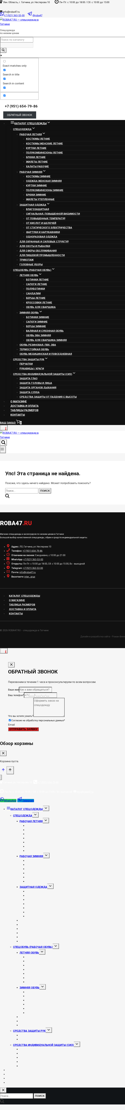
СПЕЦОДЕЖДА (22, 815)
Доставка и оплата (24, 405)
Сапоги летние (36, 284)
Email (11, 724)
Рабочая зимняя (31, 856)
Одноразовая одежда (41, 236)
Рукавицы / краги (32, 368)
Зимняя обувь (29, 987)
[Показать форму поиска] (3, 442)
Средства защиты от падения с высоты (48, 396)
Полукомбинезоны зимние (44, 190)
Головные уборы (31, 264)
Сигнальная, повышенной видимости (53, 213)
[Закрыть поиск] (3, 1090)
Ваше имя (13, 689)
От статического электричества (49, 227)
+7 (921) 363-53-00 (33, 559)
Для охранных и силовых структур (44, 241)
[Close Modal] (11, 664)
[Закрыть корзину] (3, 753)
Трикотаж (27, 259)
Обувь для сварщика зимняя (46, 340)
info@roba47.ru (28, 572)
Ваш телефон (16, 695)
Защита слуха (30, 392)
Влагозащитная (37, 209)
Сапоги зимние (37, 321)
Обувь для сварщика (41, 307)
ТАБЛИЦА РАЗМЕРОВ (22, 604)
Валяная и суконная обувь (45, 330)
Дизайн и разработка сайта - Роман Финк (102, 636)
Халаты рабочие (37, 166)
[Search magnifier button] (3, 50)
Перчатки (26, 363)
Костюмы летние (38, 138)
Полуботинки (35, 288)
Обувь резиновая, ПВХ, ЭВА (38, 344)
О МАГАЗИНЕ (18, 401)
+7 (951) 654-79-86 (32, 551)
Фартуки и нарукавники (43, 232)
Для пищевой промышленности (42, 255)
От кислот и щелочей (41, 223)
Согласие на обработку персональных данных (38, 720)
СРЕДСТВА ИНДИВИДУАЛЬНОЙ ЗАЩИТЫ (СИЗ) (43, 1045)
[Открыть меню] (3, 449)
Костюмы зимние (38, 176)
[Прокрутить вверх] (3, 770)
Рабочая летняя (31, 821)
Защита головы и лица (36, 383)
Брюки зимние (36, 194)
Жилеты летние (37, 161)
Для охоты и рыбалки (35, 246)
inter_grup (29, 576)
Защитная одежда (33, 887)
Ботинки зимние (37, 317)
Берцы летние (35, 298)
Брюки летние (36, 157)
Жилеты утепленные (40, 199)
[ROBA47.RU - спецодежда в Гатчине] (21, 24)
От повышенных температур (45, 218)
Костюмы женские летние (44, 143)
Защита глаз (28, 378)
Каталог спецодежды (24, 595)
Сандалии (33, 293)
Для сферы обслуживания (38, 250)
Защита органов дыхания (38, 387)
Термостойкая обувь (34, 349)
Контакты (17, 414)
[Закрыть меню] (1, 777)
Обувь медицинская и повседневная (46, 353)
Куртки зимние (36, 185)
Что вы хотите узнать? (20, 716)
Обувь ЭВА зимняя (38, 335)
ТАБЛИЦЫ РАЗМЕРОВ (24, 410)
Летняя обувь (29, 952)
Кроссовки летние (39, 302)
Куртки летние (36, 148)
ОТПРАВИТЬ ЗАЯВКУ (23, 729)
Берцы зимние (36, 326)
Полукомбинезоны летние (44, 152)
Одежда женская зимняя (44, 180)
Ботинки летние (37, 279)
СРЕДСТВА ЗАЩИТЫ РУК (29, 1030)
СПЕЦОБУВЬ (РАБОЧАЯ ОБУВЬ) (33, 947)
